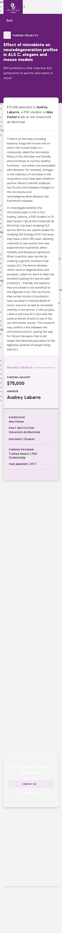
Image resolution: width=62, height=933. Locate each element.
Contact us (29, 784)
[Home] (13, 8)
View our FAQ (29, 793)
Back (10, 20)
